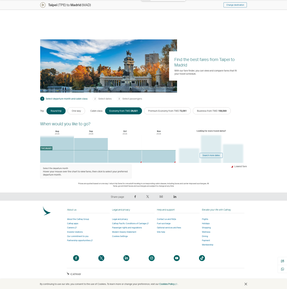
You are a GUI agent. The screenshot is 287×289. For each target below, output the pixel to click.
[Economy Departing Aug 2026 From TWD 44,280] (57, 149)
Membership (207, 244)
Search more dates (211, 155)
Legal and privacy (120, 219)
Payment (206, 240)
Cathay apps (72, 223)
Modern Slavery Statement (124, 232)
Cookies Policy (168, 284)
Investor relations (75, 232)
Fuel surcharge (164, 223)
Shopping (206, 227)
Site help (161, 232)
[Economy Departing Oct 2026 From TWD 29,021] (125, 156)
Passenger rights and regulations (127, 227)
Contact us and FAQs (166, 219)
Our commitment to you (78, 236)
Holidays (206, 223)
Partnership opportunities (80, 240)
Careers (72, 227)
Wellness (206, 232)
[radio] (56, 110)
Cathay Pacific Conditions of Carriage (130, 223)
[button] (245, 284)
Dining (205, 236)
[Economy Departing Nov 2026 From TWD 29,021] (159, 156)
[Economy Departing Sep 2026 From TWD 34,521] (91, 150)
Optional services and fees (169, 227)
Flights (205, 219)
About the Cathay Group (78, 219)
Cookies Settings (120, 236)
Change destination (235, 5)
